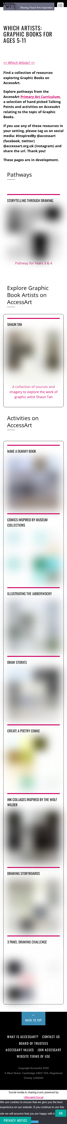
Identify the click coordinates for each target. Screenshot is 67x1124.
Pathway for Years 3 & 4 (33, 263)
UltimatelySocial (33, 1097)
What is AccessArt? (22, 1036)
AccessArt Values (20, 1049)
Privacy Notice (15, 1120)
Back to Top (33, 1020)
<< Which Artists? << (19, 62)
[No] (35, 1121)
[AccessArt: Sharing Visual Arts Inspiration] (28, 8)
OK (61, 1113)
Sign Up (16, 13)
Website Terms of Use (33, 1056)
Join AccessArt (49, 1049)
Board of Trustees (33, 1043)
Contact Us (51, 1036)
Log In (6, 13)
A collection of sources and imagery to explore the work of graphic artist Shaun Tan (33, 391)
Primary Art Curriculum (40, 96)
